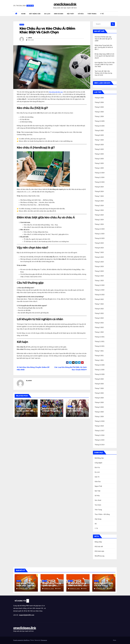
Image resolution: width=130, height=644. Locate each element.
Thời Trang (91, 14)
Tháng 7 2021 (99, 351)
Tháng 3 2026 (99, 107)
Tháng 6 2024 (99, 201)
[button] (116, 13)
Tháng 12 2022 (100, 285)
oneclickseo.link (65, 4)
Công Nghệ (98, 463)
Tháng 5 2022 (99, 313)
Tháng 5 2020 (99, 398)
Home (23, 14)
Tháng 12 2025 (100, 121)
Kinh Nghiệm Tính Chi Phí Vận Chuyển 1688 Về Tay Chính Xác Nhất (105, 64)
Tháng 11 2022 (99, 290)
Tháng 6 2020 (99, 393)
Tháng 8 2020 (99, 383)
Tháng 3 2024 (99, 215)
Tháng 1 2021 (99, 360)
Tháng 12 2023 (100, 229)
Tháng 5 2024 (99, 205)
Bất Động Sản (34, 14)
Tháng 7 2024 (99, 196)
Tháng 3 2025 (99, 158)
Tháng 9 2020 (99, 379)
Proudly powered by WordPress (21, 640)
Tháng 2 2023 (99, 276)
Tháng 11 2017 (99, 430)
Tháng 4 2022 (99, 318)
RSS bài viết (99, 546)
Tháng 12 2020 (100, 365)
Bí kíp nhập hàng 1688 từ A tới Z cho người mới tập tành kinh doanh (104, 56)
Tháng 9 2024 (99, 187)
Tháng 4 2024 (99, 210)
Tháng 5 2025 (99, 149)
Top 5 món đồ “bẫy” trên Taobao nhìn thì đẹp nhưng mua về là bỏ (103, 73)
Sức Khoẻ (98, 500)
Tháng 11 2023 (99, 233)
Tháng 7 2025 (99, 140)
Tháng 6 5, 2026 (75, 588)
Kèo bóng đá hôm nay (56, 92)
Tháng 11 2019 (99, 421)
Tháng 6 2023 (99, 257)
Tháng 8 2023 (99, 247)
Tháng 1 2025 (99, 168)
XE (96, 523)
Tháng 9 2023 (99, 243)
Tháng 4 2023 (99, 266)
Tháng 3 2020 (99, 407)
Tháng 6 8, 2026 (23, 588)
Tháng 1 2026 (99, 116)
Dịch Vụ (97, 467)
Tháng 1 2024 (99, 224)
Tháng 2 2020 (99, 412)
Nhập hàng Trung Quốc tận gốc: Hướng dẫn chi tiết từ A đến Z (104, 47)
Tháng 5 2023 (99, 262)
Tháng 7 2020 (99, 388)
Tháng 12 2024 (100, 172)
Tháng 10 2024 (100, 182)
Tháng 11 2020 (99, 369)
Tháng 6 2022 (99, 308)
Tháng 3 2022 (99, 323)
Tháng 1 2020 (99, 416)
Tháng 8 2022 (99, 299)
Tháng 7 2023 (99, 252)
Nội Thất (70, 14)
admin (30, 37)
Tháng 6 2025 (99, 144)
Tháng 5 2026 (99, 102)
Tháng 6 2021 (99, 355)
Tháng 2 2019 (99, 426)
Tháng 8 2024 (99, 191)
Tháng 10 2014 (100, 444)
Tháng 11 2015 (99, 440)
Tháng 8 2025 (99, 135)
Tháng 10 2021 (100, 346)
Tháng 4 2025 (99, 154)
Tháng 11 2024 (99, 177)
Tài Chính (98, 505)
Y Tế (101, 14)
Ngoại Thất (98, 486)
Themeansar (44, 640)
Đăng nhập (98, 542)
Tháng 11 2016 (99, 435)
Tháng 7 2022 (99, 304)
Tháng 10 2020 (100, 374)
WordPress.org (99, 556)
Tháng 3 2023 (99, 271)
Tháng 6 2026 (99, 97)
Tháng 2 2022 (99, 327)
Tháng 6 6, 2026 (49, 588)
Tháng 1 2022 (99, 332)
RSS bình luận (99, 551)
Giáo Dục (98, 481)
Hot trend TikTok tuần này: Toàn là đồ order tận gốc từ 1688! (103, 38)
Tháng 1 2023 (99, 280)
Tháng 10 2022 (100, 294)
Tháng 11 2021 (99, 341)
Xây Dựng (98, 519)
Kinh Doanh (58, 14)
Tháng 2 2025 (99, 163)
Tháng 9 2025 (99, 130)
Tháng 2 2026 (99, 112)
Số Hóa (81, 14)
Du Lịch (47, 14)
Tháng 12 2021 (100, 337)
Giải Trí (22, 24)
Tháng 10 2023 (100, 238)
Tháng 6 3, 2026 (101, 588)
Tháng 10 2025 (100, 126)
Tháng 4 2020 (99, 402)
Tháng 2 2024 (99, 219)
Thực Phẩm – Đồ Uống (102, 514)
